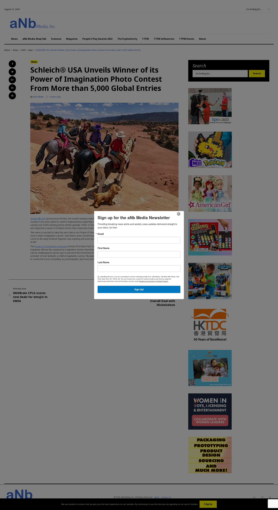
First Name (103, 248)
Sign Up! (139, 289)
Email (101, 234)
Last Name (103, 262)
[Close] (178, 214)
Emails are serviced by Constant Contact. (153, 281)
